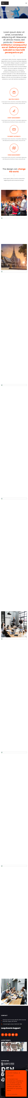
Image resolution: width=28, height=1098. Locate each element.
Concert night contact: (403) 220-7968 (12, 1024)
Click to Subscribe (12, 1094)
